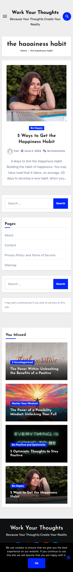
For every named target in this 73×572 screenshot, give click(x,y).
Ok (36, 563)
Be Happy (37, 128)
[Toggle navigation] (5, 16)
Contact (10, 245)
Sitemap (10, 265)
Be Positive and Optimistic (28, 444)
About (9, 235)
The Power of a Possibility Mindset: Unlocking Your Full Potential (33, 414)
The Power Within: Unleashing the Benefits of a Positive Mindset (34, 373)
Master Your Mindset (25, 403)
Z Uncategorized (22, 362)
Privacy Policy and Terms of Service (30, 255)
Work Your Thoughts (35, 12)
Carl (16, 151)
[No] (68, 557)
